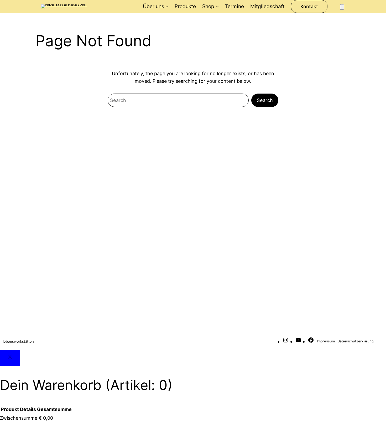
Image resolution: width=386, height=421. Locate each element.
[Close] (10, 358)
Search (265, 100)
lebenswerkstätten (18, 341)
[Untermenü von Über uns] (167, 6)
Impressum (326, 341)
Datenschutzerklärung (355, 341)
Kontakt (309, 6)
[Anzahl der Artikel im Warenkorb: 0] (342, 7)
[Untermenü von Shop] (217, 6)
